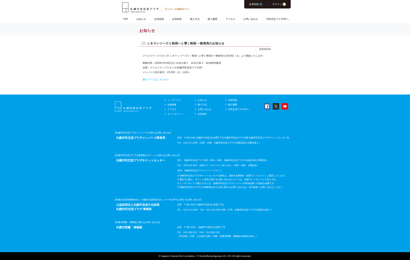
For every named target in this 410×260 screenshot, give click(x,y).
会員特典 (177, 19)
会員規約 (202, 114)
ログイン (277, 4)
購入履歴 (212, 19)
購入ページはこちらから (156, 79)
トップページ (174, 100)
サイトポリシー (175, 114)
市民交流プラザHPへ (277, 19)
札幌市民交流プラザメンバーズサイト (203, 170)
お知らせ (141, 19)
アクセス (230, 19)
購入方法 (195, 19)
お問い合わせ (250, 19)
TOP (125, 19)
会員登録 (254, 4)
